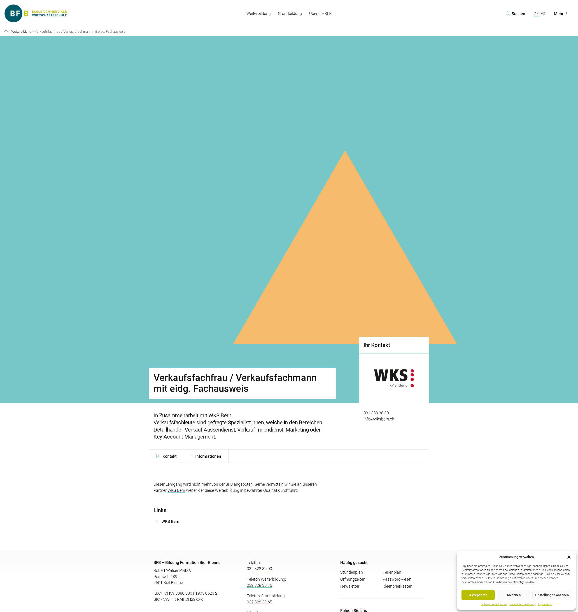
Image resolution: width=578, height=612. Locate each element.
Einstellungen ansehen (552, 595)
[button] (569, 557)
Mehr (558, 13)
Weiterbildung (258, 13)
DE (536, 13)
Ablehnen (514, 595)
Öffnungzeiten (352, 579)
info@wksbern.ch (379, 419)
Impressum (545, 604)
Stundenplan (351, 572)
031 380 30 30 (376, 413)
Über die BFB (320, 13)
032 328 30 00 (259, 568)
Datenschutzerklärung (494, 604)
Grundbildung (290, 13)
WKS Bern (176, 490)
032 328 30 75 (259, 585)
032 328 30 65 (259, 602)
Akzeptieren (478, 595)
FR (543, 13)
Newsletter (349, 586)
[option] (394, 390)
